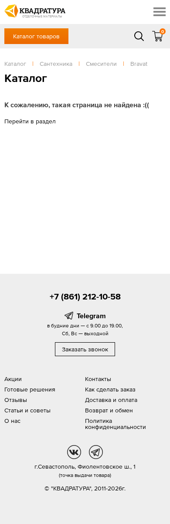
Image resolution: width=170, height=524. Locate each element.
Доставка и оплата (111, 399)
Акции (13, 378)
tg (96, 452)
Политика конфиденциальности (115, 423)
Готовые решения (29, 389)
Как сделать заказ (110, 389)
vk (74, 452)
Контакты (98, 378)
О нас (12, 420)
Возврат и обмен (109, 410)
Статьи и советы (27, 410)
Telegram (91, 316)
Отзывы (15, 399)
